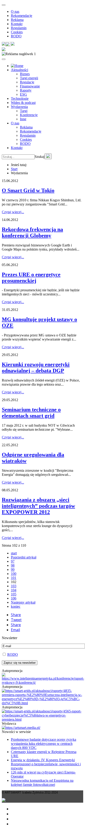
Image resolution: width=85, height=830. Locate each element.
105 (13, 594)
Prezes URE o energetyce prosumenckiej (31, 278)
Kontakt (16, 24)
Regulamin (19, 28)
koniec (15, 606)
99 (13, 569)
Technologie (20, 98)
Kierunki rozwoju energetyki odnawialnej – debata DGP (36, 367)
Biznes (25, 74)
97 (13, 561)
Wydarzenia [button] (19, 107)
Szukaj (39, 157)
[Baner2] (42, 719)
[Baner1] (42, 703)
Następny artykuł (23, 602)
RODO (16, 36)
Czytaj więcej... (13, 212)
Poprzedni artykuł (23, 557)
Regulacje (27, 82)
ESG (23, 94)
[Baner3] (21, 728)
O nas (15, 11)
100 (13, 574)
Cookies (17, 32)
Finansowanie (30, 86)
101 (13, 578)
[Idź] (48, 156)
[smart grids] (17, 66)
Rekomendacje (21, 16)
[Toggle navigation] (3, 5)
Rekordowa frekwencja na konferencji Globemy (32, 232)
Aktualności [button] (19, 70)
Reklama (17, 20)
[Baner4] (43, 682)
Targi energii (29, 78)
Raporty (26, 90)
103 (13, 586)
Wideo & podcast (23, 103)
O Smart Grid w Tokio (28, 190)
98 (13, 565)
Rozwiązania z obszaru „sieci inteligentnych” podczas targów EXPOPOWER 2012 (38, 506)
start (14, 553)
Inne (23, 119)
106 (13, 598)
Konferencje (29, 115)
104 (13, 590)
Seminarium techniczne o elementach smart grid (31, 413)
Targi (23, 111)
